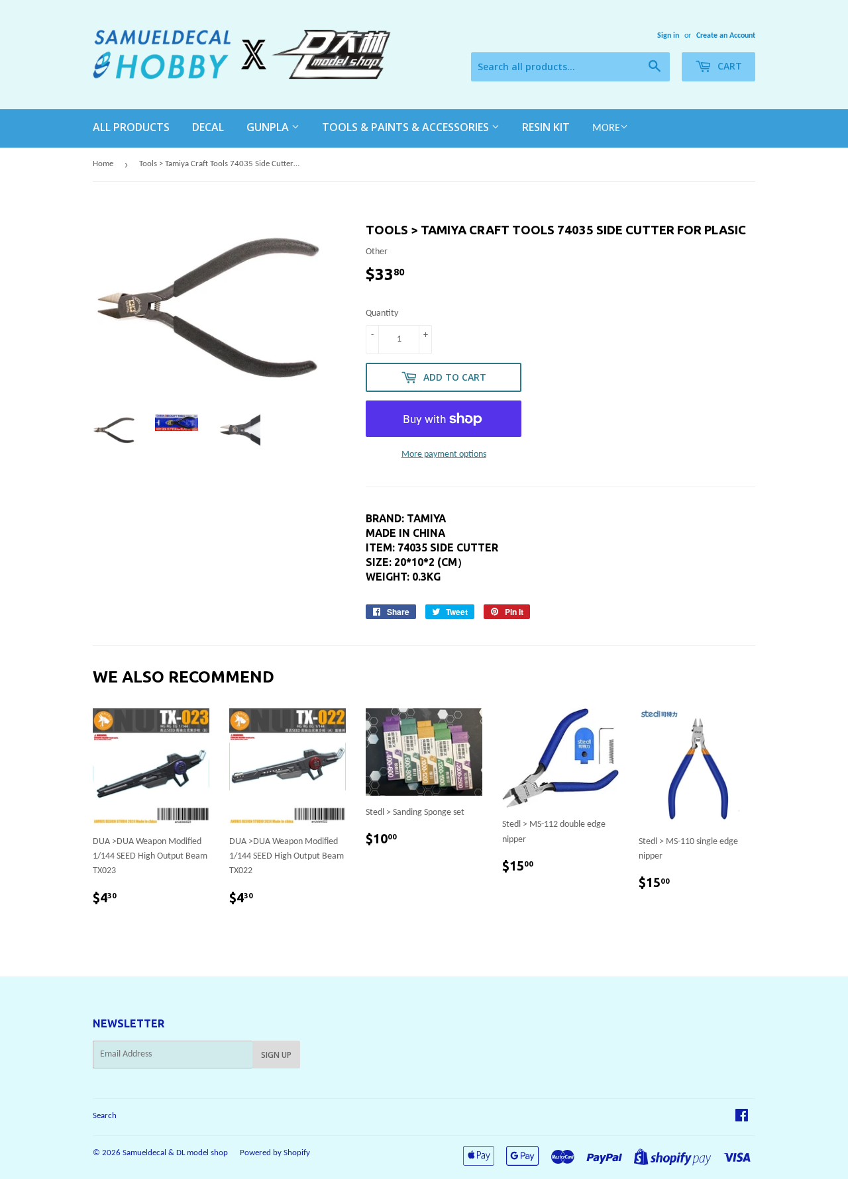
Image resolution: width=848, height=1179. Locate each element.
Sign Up (276, 1055)
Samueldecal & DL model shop (175, 1153)
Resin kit (546, 127)
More (606, 128)
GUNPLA (269, 127)
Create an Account (725, 36)
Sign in (668, 36)
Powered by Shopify (275, 1153)
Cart (728, 66)
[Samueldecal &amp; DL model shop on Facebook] (742, 1118)
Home (103, 164)
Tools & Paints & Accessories (407, 127)
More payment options (443, 454)
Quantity (382, 313)
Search (105, 1115)
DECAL (208, 127)
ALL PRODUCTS (131, 127)
